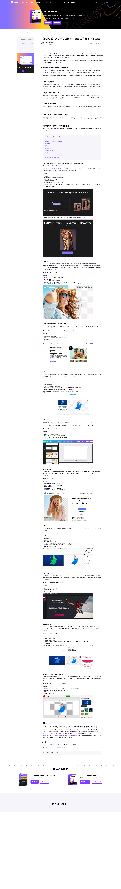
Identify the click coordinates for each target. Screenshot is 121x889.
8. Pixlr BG (47, 152)
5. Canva (47, 146)
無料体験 (49, 22)
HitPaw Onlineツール (47, 735)
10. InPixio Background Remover (52, 157)
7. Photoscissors (49, 150)
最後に (21, 48)
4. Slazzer (47, 143)
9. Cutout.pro (48, 155)
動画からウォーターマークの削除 (62, 735)
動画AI (23, 2)
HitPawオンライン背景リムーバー (50, 168)
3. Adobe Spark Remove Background (53, 141)
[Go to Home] (14, 3)
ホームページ (20, 32)
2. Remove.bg (48, 139)
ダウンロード (73, 2)
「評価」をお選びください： (48, 747)
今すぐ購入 (27, 71)
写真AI (31, 2)
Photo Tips (26, 32)
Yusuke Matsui (49, 42)
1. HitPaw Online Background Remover (54, 137)
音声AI (38, 2)
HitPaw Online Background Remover (77, 730)
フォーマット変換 (75, 735)
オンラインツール (48, 2)
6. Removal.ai (48, 148)
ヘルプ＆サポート (59, 2)
